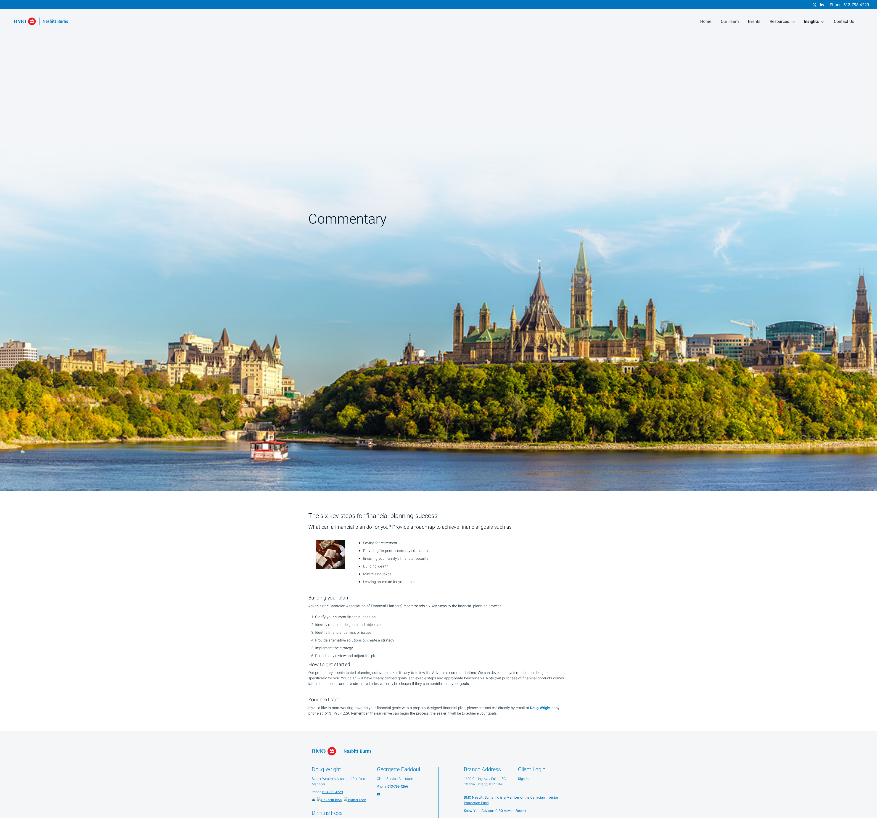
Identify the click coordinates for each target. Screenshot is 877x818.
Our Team (730, 21)
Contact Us (844, 21)
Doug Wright (540, 708)
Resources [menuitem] (779, 22)
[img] (438, 245)
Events (754, 21)
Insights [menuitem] (811, 22)
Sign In (523, 778)
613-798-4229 (856, 5)
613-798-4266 (397, 786)
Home (706, 21)
